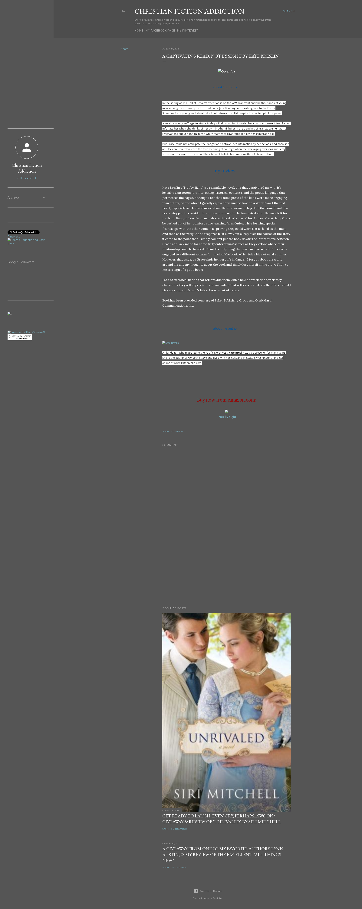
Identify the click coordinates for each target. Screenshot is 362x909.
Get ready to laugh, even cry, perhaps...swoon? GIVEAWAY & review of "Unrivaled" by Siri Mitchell (221, 819)
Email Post (177, 431)
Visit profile (27, 178)
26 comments (178, 867)
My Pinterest (187, 30)
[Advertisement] (226, 570)
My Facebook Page (160, 30)
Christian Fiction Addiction (189, 11)
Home (138, 30)
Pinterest (14, 236)
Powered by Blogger (211, 891)
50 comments (179, 828)
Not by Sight (227, 417)
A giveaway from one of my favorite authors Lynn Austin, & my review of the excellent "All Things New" (222, 854)
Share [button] (124, 49)
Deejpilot (218, 898)
